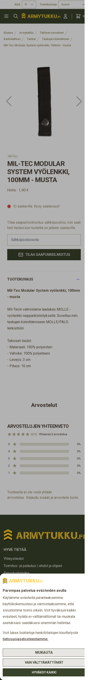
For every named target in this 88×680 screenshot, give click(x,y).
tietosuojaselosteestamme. (25, 639)
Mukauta (44, 652)
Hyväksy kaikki (44, 672)
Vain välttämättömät (44, 662)
